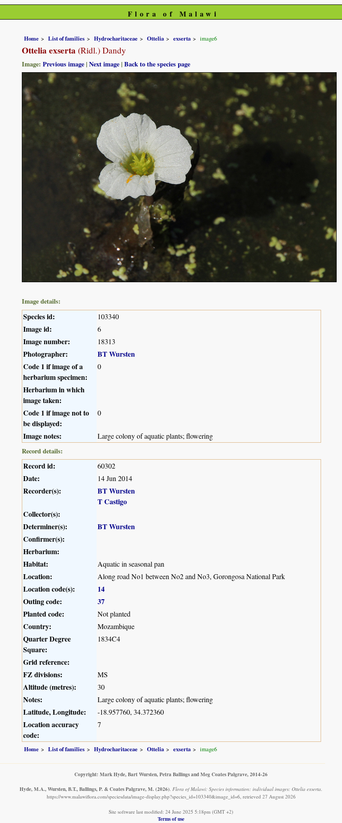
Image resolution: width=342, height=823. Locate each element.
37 (101, 601)
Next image (104, 64)
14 (101, 589)
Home (31, 38)
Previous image (63, 64)
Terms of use (171, 819)
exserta (182, 38)
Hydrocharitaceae (116, 38)
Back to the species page (157, 64)
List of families (66, 38)
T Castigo (112, 501)
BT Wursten (116, 354)
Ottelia (155, 38)
